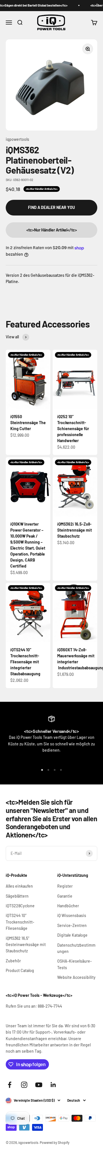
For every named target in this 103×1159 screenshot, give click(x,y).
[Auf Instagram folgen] (24, 1085)
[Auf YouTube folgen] (39, 1085)
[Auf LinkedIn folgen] (53, 1085)
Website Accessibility (76, 977)
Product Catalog (20, 970)
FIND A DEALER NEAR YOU (51, 207)
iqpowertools (17, 139)
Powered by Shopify (55, 1142)
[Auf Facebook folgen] (9, 1085)
